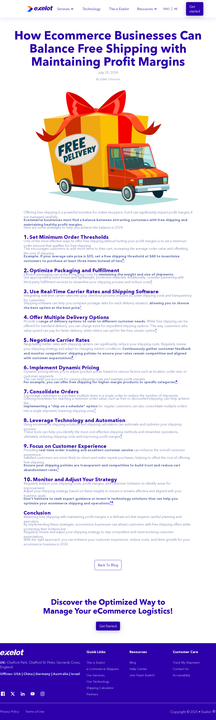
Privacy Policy (9, 711)
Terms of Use (34, 711)
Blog (133, 662)
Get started (194, 8)
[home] (40, 9)
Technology (91, 9)
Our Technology (97, 681)
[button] (65, 8)
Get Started (108, 626)
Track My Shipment (186, 662)
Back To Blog (108, 565)
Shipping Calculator (100, 688)
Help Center (138, 669)
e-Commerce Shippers (102, 669)
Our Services (95, 675)
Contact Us (181, 669)
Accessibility (181, 675)
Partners (92, 694)
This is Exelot (119, 9)
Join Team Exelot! (142, 675)
